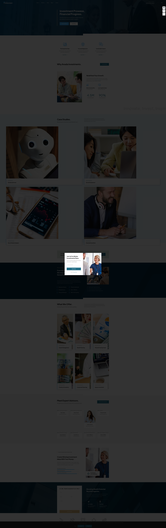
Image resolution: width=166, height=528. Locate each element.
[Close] (100, 254)
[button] (163, 14)
